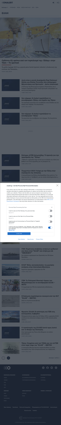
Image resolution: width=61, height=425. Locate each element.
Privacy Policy (39, 239)
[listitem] (30, 207)
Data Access (30, 239)
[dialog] (30, 212)
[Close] (57, 185)
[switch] (50, 211)
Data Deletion (21, 239)
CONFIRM (19, 233)
